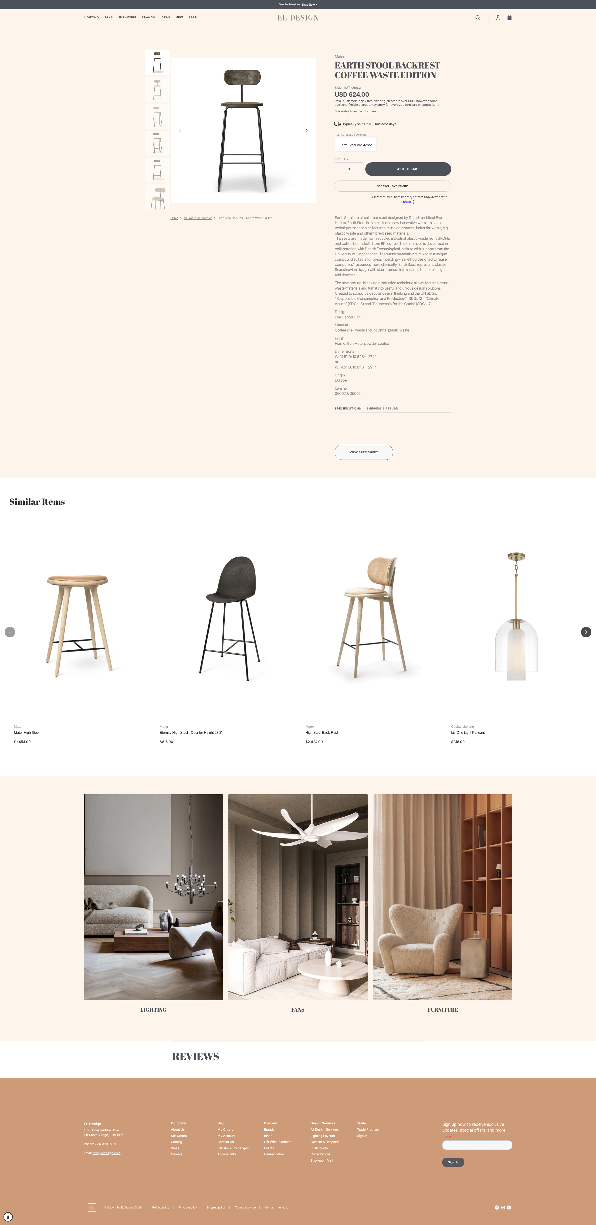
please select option (350, 134)
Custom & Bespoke (325, 1142)
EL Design (127, 1207)
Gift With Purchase (277, 1142)
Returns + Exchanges (233, 1148)
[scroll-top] (586, 1201)
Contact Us (225, 1142)
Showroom (178, 1136)
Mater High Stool (26, 732)
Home (174, 218)
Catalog (176, 1142)
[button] (477, 17)
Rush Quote (319, 1148)
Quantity (341, 158)
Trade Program (368, 1129)
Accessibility (226, 1154)
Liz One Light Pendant (468, 732)
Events (269, 1148)
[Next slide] (307, 130)
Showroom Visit (322, 1160)
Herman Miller (274, 1154)
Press (175, 1148)
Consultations (320, 1154)
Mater (18, 726)
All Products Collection (198, 218)
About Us (178, 1129)
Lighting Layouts (323, 1136)
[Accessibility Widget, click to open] (8, 1217)
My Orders (225, 1129)
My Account (226, 1136)
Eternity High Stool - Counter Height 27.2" (191, 732)
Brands (269, 1129)
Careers (176, 1154)
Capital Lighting (462, 726)
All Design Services (325, 1129)
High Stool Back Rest (321, 732)
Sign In (362, 1136)
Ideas (268, 1136)
